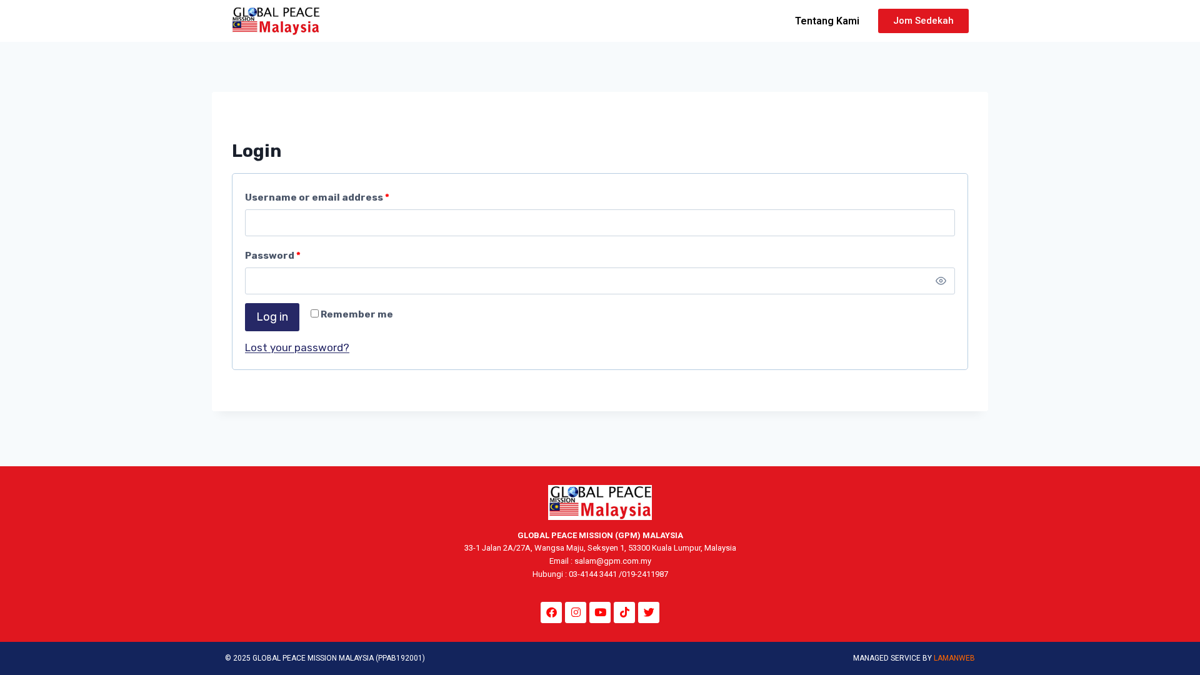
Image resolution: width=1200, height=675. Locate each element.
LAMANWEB (954, 658)
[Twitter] (648, 612)
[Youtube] (600, 612)
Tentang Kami (827, 21)
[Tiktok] (624, 612)
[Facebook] (551, 612)
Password (275, 252)
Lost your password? (297, 347)
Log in (272, 317)
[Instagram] (575, 612)
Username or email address (320, 194)
